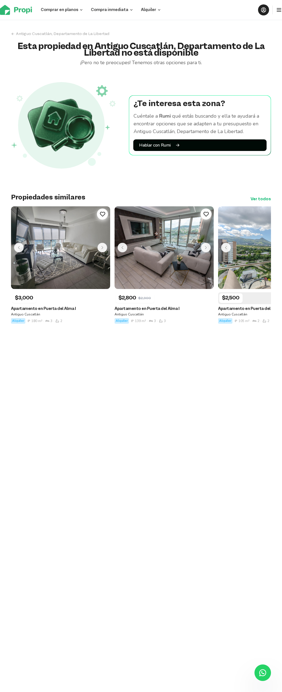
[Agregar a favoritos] (102, 214)
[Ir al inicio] (17, 10)
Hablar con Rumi (155, 145)
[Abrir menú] (279, 10)
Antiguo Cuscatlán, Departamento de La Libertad (62, 34)
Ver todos (261, 199)
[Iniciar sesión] (263, 9)
